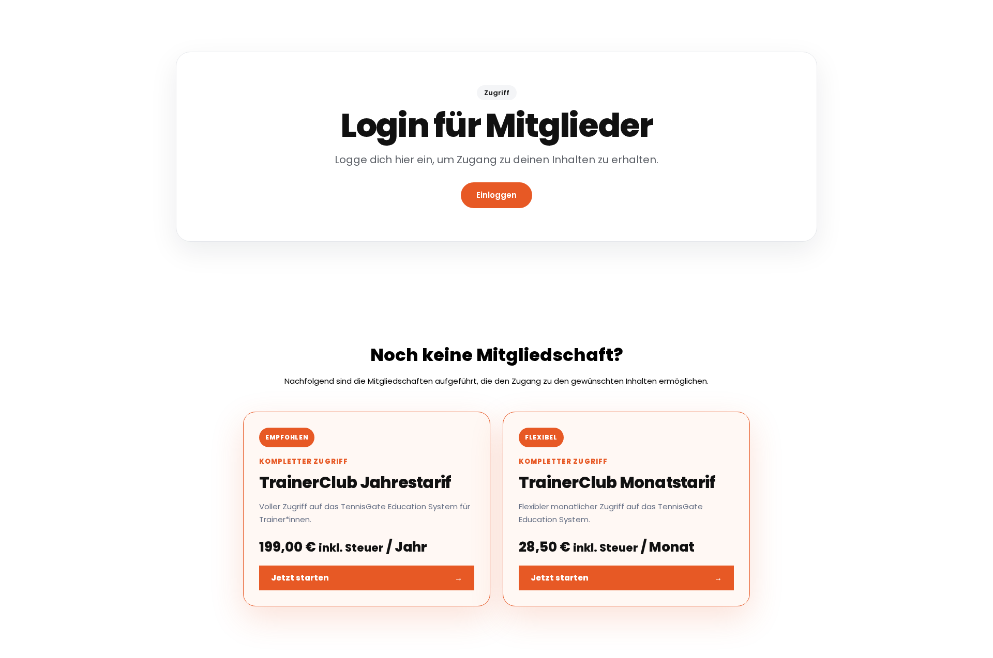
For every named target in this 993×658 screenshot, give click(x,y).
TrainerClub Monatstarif (617, 482)
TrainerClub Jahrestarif (355, 482)
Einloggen (496, 195)
